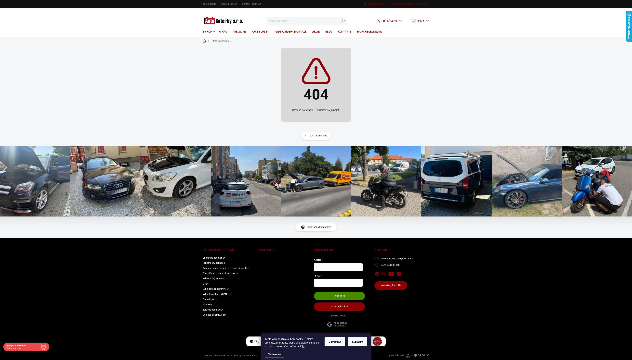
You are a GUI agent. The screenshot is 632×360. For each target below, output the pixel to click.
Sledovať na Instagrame (319, 227)
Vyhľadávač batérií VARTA (216, 289)
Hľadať (343, 20)
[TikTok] (398, 273)
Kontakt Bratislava (251, 4)
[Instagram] (383, 273)
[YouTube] (391, 273)
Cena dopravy (210, 299)
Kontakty (207, 304)
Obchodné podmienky (214, 257)
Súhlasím (357, 341)
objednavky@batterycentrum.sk (397, 258)
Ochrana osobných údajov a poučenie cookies (226, 268)
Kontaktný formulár (391, 285)
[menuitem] (209, 32)
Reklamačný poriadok (214, 263)
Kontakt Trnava (229, 4)
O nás (206, 283)
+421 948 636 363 (390, 265)
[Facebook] (376, 273)
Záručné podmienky (213, 309)
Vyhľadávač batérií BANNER (217, 294)
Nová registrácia (339, 306)
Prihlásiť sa (339, 295)
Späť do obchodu (318, 135)
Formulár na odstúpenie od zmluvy (220, 273)
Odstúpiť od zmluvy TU (214, 314)
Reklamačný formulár (213, 278)
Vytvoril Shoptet (396, 355)
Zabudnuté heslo (338, 315)
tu (303, 346)
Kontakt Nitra (209, 4)
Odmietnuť (335, 341)
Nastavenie (274, 354)
